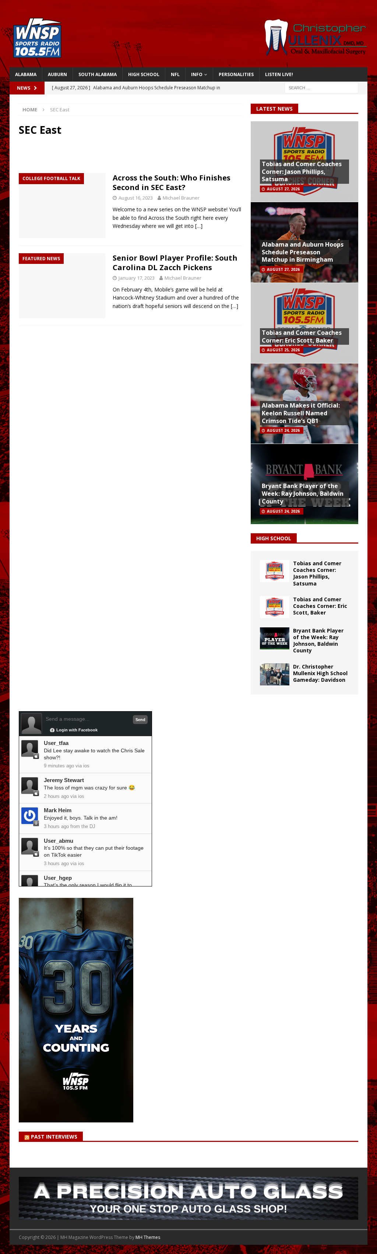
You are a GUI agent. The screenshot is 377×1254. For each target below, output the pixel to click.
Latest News (274, 108)
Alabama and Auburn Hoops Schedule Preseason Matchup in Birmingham (302, 252)
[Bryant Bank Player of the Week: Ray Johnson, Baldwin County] (274, 638)
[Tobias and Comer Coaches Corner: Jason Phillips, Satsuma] (274, 571)
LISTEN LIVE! (279, 74)
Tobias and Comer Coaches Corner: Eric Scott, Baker (302, 336)
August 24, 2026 (283, 430)
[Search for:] (321, 87)
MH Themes (147, 1237)
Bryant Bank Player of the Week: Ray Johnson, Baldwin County (302, 493)
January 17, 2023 (137, 278)
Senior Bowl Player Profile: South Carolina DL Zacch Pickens (175, 262)
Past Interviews (54, 1136)
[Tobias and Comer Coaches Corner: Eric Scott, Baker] (274, 607)
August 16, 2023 (136, 197)
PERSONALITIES (236, 74)
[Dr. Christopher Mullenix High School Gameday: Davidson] (274, 674)
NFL (175, 74)
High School (143, 74)
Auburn (57, 74)
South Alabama (97, 74)
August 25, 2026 (283, 349)
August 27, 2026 (283, 188)
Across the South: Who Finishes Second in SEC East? (171, 182)
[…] (198, 225)
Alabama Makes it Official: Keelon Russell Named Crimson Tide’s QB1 (301, 413)
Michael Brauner (181, 197)
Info (196, 74)
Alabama (25, 74)
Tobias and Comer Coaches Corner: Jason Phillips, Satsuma (302, 171)
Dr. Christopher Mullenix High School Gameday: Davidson (320, 673)
